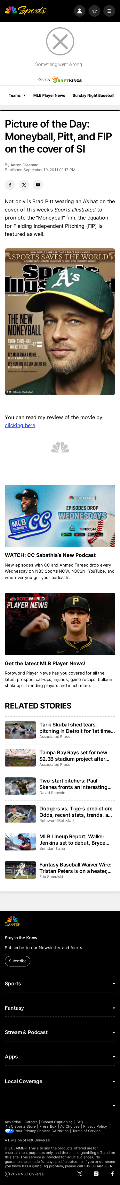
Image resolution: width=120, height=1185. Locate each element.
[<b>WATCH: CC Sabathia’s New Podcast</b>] (60, 516)
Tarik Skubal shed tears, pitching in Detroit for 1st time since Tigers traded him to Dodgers (75, 727)
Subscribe (18, 960)
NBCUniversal (38, 1140)
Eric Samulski (51, 876)
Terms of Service (86, 1131)
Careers (31, 1122)
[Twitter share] (24, 185)
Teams (15, 95)
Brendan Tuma (52, 848)
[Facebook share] (10, 185)
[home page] (26, 11)
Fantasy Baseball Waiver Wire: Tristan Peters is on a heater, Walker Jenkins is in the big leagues (75, 867)
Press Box (47, 1126)
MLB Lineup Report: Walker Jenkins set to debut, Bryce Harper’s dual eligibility (72, 839)
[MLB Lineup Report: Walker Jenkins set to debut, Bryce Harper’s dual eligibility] (20, 841)
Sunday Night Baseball (93, 95)
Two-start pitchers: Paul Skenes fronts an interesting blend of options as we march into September (74, 783)
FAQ (79, 1122)
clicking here (20, 425)
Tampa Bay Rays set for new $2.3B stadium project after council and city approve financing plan (73, 755)
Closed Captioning (57, 1122)
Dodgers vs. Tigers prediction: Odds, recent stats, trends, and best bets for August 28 (76, 811)
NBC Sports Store (21, 1126)
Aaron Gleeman (24, 164)
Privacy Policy (95, 1126)
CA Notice (60, 1131)
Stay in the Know (21, 937)
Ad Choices (70, 1126)
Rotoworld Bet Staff (56, 820)
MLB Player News (49, 95)
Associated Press (54, 736)
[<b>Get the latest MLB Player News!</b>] (60, 624)
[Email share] (38, 185)
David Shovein (52, 792)
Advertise (13, 1122)
